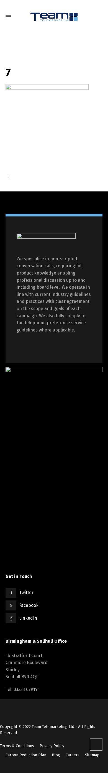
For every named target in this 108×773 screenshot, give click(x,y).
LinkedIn (28, 618)
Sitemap (92, 755)
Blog (56, 755)
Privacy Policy (52, 746)
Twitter (26, 592)
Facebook (28, 605)
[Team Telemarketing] (54, 16)
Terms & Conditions (17, 746)
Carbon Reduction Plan (26, 755)
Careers (72, 755)
